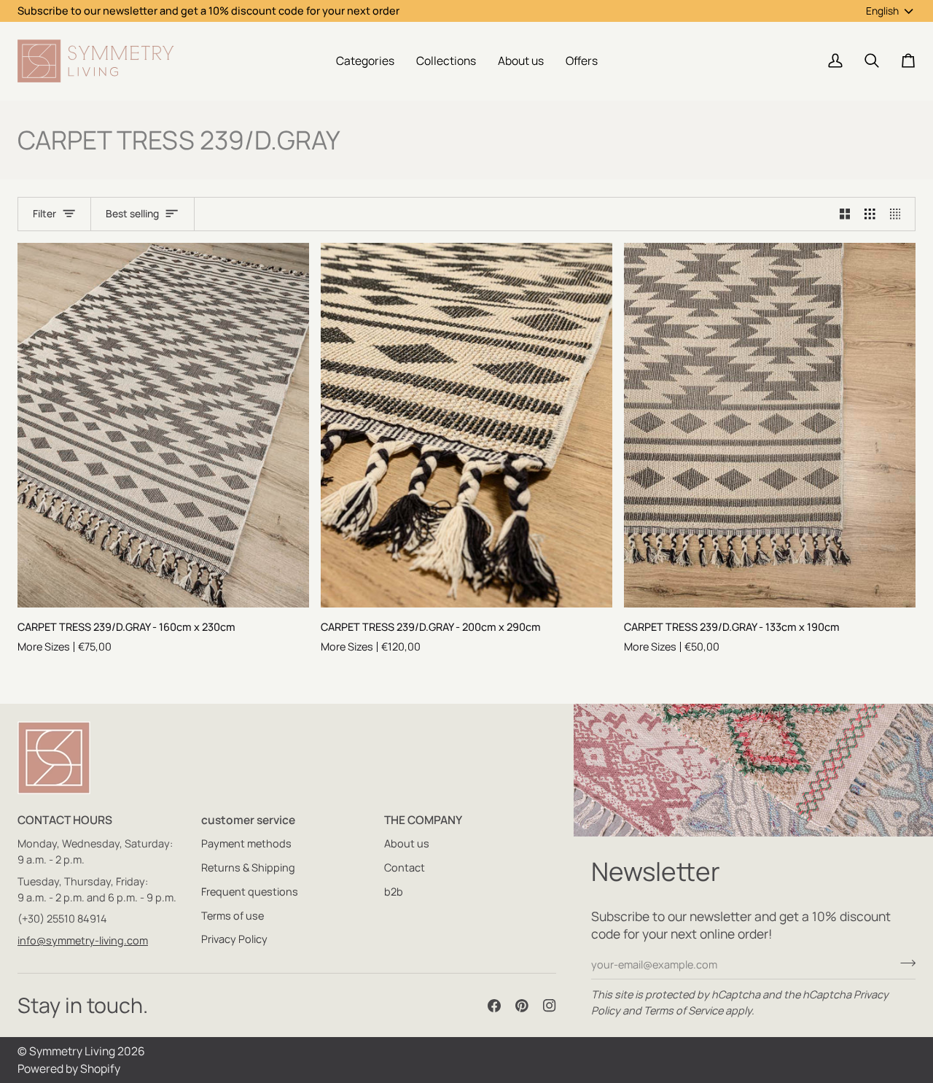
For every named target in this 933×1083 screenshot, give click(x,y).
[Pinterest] (521, 1005)
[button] (365, 61)
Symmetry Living (72, 1051)
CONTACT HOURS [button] (64, 820)
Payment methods (246, 843)
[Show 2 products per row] (845, 214)
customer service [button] (248, 820)
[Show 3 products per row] (870, 214)
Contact (404, 867)
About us (406, 843)
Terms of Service (683, 1010)
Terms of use (232, 916)
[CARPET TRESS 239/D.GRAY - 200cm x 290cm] (466, 425)
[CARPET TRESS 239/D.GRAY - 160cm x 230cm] (163, 425)
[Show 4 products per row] (899, 214)
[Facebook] (494, 1005)
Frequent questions (249, 891)
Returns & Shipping (248, 867)
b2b (393, 891)
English (882, 11)
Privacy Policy (234, 939)
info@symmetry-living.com (82, 940)
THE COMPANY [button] (423, 820)
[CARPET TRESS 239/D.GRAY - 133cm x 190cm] (770, 425)
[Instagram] (549, 1005)
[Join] (903, 962)
